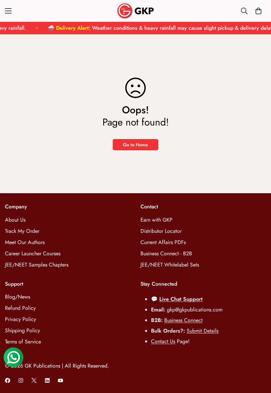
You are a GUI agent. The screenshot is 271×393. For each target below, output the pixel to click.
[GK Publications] (135, 11)
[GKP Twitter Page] (34, 380)
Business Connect (183, 320)
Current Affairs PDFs (163, 242)
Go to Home (135, 144)
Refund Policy (20, 308)
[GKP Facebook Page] (7, 380)
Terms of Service (23, 341)
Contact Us (163, 341)
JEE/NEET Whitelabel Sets (169, 264)
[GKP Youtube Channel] (60, 380)
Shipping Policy (22, 330)
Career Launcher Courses (32, 253)
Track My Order (22, 231)
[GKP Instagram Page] (20, 380)
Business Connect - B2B (166, 253)
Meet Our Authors (25, 242)
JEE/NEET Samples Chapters (36, 264)
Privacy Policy (20, 319)
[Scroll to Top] (258, 357)
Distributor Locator (160, 231)
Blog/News (17, 297)
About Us (15, 220)
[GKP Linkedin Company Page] (47, 380)
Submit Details (202, 331)
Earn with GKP (156, 220)
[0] (258, 10)
